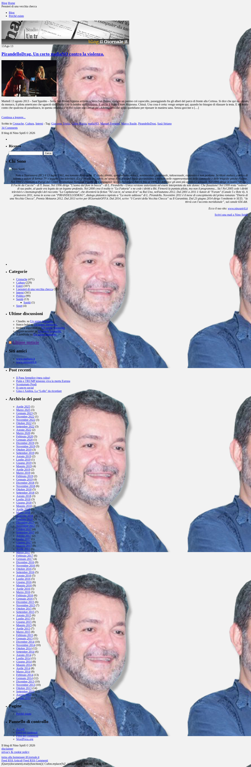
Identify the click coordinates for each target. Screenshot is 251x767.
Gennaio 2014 (24, 678)
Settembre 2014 (25, 651)
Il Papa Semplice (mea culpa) (33, 377)
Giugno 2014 (24, 661)
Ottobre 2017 (24, 529)
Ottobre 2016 (24, 568)
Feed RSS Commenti (35, 760)
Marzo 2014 (23, 671)
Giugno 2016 (24, 582)
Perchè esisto (16, 15)
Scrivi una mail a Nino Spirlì (231, 214)
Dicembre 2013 (25, 681)
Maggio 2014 (24, 665)
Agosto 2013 (23, 694)
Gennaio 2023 (24, 413)
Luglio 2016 (23, 578)
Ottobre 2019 (24, 449)
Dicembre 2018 (25, 482)
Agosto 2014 (23, 655)
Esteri (19, 285)
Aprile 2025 (23, 406)
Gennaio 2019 (24, 479)
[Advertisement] (36, 242)
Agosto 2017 (23, 535)
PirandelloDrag (147, 123)
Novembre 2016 (25, 565)
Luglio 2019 (23, 459)
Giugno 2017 (24, 542)
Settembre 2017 (25, 532)
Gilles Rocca (79, 123)
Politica (20, 295)
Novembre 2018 (25, 486)
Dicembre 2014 (25, 641)
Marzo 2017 (23, 552)
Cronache (18, 123)
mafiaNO (93, 123)
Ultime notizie (25, 342)
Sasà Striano (164, 123)
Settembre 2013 (25, 691)
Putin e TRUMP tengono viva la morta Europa (43, 381)
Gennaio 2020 (24, 439)
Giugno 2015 (24, 621)
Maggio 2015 (24, 625)
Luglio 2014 (23, 658)
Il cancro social (25, 387)
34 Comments (9, 127)
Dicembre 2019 (25, 443)
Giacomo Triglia (60, 123)
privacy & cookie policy (15, 752)
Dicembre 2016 (25, 562)
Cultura (29, 123)
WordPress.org (24, 739)
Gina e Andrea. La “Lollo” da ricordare (39, 391)
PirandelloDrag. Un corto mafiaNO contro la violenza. (52, 54)
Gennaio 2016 (24, 598)
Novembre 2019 (25, 446)
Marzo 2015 (23, 631)
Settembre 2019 (25, 453)
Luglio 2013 (23, 698)
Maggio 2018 (24, 506)
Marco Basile (129, 123)
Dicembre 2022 (25, 416)
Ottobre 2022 (24, 423)
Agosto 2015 (23, 615)
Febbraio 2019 (24, 476)
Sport (19, 305)
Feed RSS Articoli (12, 760)
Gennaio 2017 (24, 559)
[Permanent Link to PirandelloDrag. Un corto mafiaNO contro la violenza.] (29, 95)
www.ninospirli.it (238, 208)
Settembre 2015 (25, 612)
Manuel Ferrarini (110, 123)
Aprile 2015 (23, 628)
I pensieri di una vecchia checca (34, 289)
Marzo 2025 (23, 409)
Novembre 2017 (25, 525)
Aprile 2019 (23, 469)
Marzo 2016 (23, 592)
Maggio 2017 (24, 545)
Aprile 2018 (23, 509)
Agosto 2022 (23, 429)
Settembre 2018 (25, 492)
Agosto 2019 (23, 456)
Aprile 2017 (23, 549)
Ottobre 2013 (24, 688)
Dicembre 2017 (25, 522)
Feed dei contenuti (26, 732)
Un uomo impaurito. (42, 321)
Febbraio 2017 (24, 555)
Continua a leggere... (13, 117)
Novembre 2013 (25, 684)
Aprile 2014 (23, 668)
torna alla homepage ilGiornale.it (20, 757)
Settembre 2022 (25, 426)
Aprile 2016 (23, 588)
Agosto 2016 (23, 575)
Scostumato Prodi (26, 384)
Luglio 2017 (23, 539)
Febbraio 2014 (24, 674)
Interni (39, 123)
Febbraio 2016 (24, 595)
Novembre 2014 (25, 645)
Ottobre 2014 (24, 648)
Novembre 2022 (25, 419)
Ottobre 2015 (24, 608)
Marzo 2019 (23, 472)
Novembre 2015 (25, 605)
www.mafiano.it (25, 358)
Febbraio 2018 (24, 515)
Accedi (20, 729)
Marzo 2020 (23, 433)
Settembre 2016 (25, 572)
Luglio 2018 (23, 499)
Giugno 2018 (24, 502)
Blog (12, 12)
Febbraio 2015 (24, 635)
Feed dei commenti (27, 735)
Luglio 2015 (23, 618)
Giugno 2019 (24, 462)
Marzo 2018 (23, 512)
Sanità (19, 299)
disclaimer (7, 748)
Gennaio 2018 (24, 519)
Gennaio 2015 (24, 638)
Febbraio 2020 (24, 436)
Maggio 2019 (24, 466)
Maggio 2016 (24, 585)
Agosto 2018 (23, 496)
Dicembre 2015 (25, 602)
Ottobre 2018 (24, 489)
